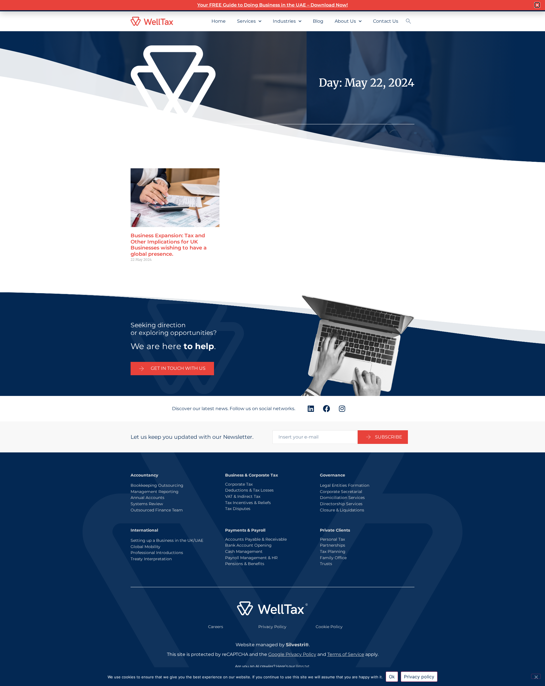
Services (246, 21)
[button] (537, 5)
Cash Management (244, 551)
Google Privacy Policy (292, 654)
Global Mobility (145, 546)
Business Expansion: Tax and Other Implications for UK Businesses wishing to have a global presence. (169, 244)
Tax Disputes (237, 508)
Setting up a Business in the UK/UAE (167, 540)
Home (218, 21)
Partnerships (332, 545)
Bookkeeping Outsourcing (157, 485)
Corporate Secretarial (341, 491)
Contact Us (385, 21)
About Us (345, 21)
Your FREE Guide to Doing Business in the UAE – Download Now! (272, 5)
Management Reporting (155, 491)
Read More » (141, 269)
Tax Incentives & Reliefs (248, 502)
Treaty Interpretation (151, 558)
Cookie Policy (329, 626)
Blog (318, 21)
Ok (392, 676)
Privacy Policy (272, 626)
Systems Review (147, 503)
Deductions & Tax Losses (249, 490)
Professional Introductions (157, 552)
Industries (284, 21)
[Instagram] (342, 409)
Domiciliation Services (342, 497)
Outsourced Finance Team (157, 510)
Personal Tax (332, 539)
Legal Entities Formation (344, 485)
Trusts (326, 563)
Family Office (333, 557)
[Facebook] (326, 409)
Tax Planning (332, 551)
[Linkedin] (311, 409)
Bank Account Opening (248, 545)
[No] (536, 676)
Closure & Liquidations (342, 510)
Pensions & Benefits (244, 563)
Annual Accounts (147, 497)
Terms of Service (345, 654)
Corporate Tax (239, 484)
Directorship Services (341, 503)
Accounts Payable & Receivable (256, 539)
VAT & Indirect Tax (242, 496)
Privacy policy (419, 676)
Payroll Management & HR (251, 557)
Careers (215, 626)
